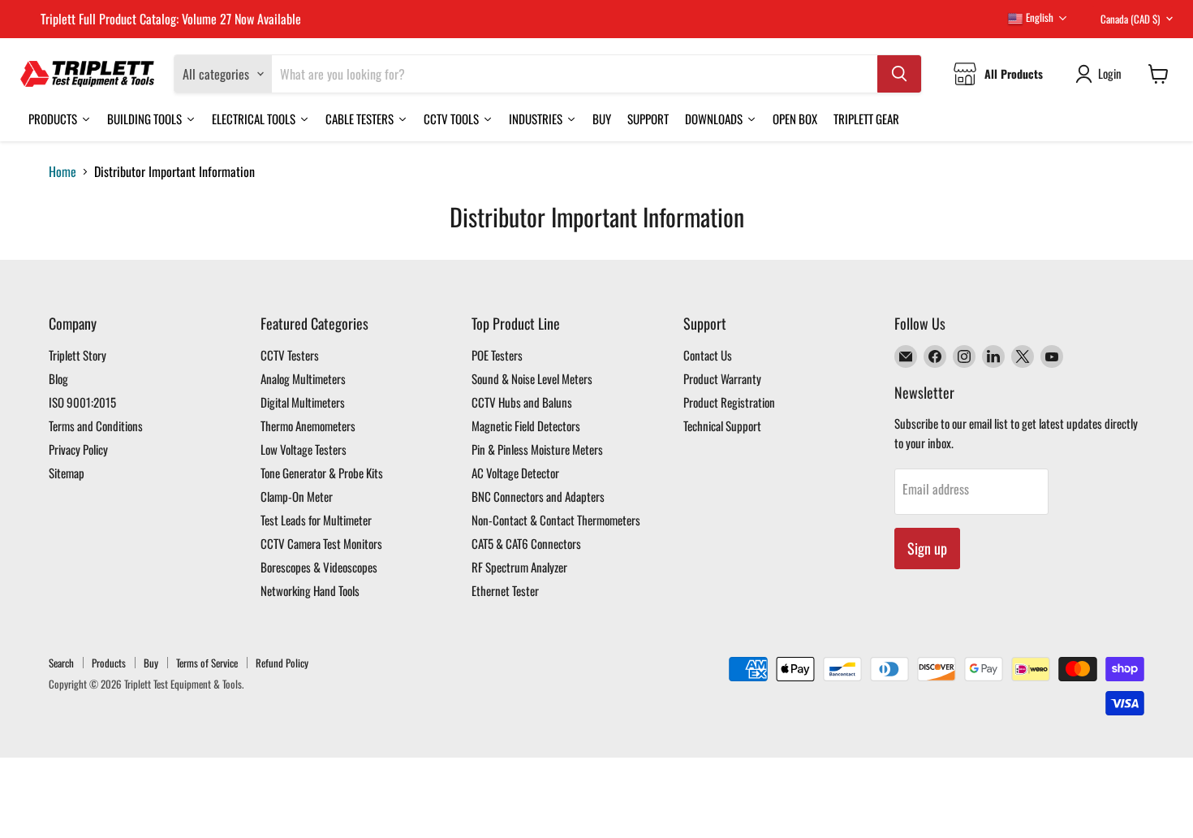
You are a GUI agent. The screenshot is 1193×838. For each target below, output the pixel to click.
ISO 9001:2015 (82, 402)
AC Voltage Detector (515, 473)
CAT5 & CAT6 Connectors (526, 543)
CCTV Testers (290, 355)
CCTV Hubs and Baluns (522, 402)
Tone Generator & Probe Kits (322, 473)
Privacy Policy (78, 449)
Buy (151, 662)
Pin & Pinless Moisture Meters (537, 449)
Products (109, 662)
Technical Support (722, 425)
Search (61, 662)
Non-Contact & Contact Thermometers (556, 520)
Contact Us (707, 355)
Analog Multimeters (303, 378)
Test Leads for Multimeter (316, 520)
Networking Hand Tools (310, 590)
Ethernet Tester (505, 590)
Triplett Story (77, 355)
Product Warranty (722, 378)
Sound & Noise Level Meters (532, 378)
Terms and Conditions (96, 425)
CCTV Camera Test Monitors (321, 543)
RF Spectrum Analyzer (519, 567)
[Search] (899, 74)
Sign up (927, 548)
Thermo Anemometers (308, 425)
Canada (1130, 19)
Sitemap (66, 473)
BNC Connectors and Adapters (538, 496)
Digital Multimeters (303, 402)
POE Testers (497, 355)
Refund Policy (282, 662)
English (1038, 17)
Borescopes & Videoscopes (319, 567)
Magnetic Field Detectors (526, 425)
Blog (58, 378)
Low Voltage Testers (304, 449)
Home (62, 171)
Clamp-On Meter (297, 496)
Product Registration (729, 402)
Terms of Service (207, 662)
